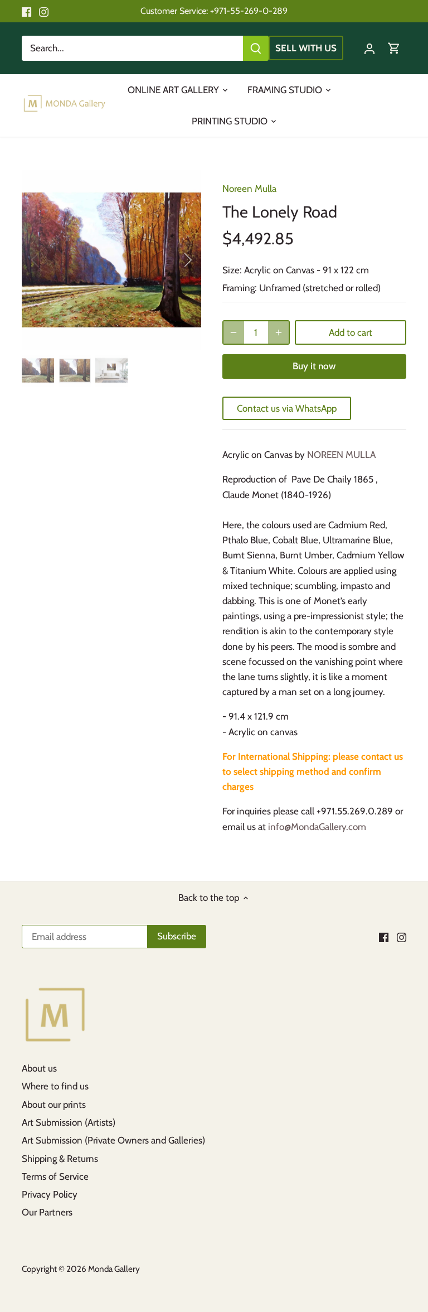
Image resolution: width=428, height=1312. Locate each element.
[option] (111, 260)
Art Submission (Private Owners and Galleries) (113, 1140)
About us (39, 1068)
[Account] (369, 48)
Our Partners (47, 1212)
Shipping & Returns (60, 1158)
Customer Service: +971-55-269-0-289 (214, 10)
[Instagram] (43, 11)
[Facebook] (26, 11)
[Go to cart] (394, 48)
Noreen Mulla (249, 188)
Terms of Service (55, 1176)
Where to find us (55, 1086)
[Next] (173, 260)
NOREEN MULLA (341, 454)
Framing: (239, 287)
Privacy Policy (49, 1194)
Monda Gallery (114, 1268)
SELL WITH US (306, 48)
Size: (232, 270)
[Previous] (49, 260)
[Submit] (256, 48)
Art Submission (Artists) (68, 1122)
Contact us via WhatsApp (287, 408)
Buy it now (314, 366)
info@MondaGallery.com (317, 826)
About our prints (54, 1104)
